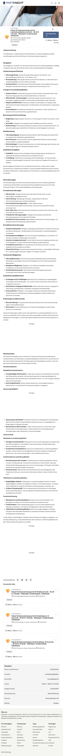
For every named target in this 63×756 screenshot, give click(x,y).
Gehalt (19, 743)
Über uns (50, 729)
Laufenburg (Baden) (52, 674)
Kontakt (50, 745)
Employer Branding (6, 737)
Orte (49, 732)
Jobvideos (4, 740)
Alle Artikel (35, 745)
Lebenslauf (20, 734)
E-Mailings (4, 743)
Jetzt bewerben (51, 34)
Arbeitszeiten (20, 745)
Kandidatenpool (5, 734)
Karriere (35, 737)
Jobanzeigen (4, 732)
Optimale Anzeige (37, 729)
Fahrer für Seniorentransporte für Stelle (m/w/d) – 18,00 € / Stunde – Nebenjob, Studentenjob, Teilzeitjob (32, 593)
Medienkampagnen (6, 745)
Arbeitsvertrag (21, 740)
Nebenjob (14, 45)
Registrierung (52, 726)
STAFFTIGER (14, 28)
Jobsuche (19, 729)
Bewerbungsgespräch (39, 726)
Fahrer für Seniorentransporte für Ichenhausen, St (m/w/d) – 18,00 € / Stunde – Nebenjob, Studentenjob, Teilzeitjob (32, 618)
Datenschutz (51, 734)
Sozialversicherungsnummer (40, 743)
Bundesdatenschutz (53, 737)
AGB (49, 740)
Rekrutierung (36, 732)
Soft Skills (35, 734)
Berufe (19, 732)
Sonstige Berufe (16, 589)
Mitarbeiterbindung (38, 740)
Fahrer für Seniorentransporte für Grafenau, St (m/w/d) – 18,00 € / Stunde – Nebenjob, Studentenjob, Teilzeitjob (32, 644)
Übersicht (3, 726)
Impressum (51, 743)
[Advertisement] (31, 336)
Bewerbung (20, 737)
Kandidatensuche (6, 729)
